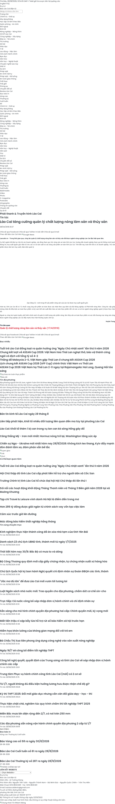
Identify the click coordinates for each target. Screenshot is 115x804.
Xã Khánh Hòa (101, 387)
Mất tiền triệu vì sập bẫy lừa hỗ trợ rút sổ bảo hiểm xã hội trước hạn (42, 621)
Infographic (5, 203)
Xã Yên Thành (32, 390)
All (1, 103)
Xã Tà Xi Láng (96, 402)
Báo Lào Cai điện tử (8, 8)
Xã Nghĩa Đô (49, 397)
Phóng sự (4, 86)
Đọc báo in (4, 93)
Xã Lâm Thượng (69, 387)
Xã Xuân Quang (51, 392)
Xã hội (2, 44)
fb (1, 6)
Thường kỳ (4, 98)
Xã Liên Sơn (13, 385)
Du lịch (3, 69)
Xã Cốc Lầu (28, 400)
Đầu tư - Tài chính (7, 39)
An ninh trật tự (6, 74)
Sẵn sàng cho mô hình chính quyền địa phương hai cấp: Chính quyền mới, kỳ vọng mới (54, 611)
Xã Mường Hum (98, 392)
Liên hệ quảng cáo (52, 1)
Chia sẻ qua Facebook (9, 232)
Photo (2, 195)
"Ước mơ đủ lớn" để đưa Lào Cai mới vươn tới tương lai (33, 581)
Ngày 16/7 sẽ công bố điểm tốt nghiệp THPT (27, 650)
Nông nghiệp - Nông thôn (10, 31)
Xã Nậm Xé (43, 402)
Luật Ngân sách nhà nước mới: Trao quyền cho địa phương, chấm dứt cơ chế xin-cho (53, 591)
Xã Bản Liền (49, 400)
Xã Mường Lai (8, 390)
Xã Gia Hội (22, 385)
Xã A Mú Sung (16, 395)
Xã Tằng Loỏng (76, 392)
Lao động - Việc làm (8, 51)
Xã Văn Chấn (43, 385)
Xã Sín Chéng (33, 402)
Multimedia (4, 191)
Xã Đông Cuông (18, 387)
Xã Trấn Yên (71, 390)
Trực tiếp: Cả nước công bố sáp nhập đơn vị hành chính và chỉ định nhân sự (47, 601)
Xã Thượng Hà (61, 397)
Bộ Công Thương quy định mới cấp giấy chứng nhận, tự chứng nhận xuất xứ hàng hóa (53, 561)
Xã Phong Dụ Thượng (9, 405)
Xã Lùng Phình (78, 400)
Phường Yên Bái (83, 405)
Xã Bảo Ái (62, 390)
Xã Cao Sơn (12, 402)
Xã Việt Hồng (107, 390)
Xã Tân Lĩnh (90, 387)
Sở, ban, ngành (25, 382)
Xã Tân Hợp (30, 387)
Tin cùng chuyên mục (11, 525)
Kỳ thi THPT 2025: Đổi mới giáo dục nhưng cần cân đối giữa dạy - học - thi (46, 694)
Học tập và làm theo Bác (10, 21)
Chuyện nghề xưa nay (9, 64)
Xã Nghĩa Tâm (84, 385)
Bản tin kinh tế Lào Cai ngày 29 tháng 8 (24, 414)
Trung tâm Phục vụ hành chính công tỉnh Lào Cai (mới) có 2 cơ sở (40, 674)
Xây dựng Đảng (6, 19)
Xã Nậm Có (86, 402)
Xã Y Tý (8, 395)
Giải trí (2, 66)
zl (4, 6)
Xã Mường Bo (105, 397)
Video (2, 193)
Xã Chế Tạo (66, 402)
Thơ (1, 153)
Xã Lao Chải (76, 402)
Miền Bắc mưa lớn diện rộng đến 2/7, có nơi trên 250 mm (35, 713)
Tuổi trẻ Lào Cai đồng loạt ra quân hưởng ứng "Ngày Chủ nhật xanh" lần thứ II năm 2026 (54, 348)
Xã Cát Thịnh (107, 402)
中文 (8, 3)
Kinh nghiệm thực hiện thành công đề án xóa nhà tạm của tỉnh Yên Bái (44, 532)
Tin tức (4, 217)
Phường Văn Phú (70, 405)
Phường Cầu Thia (55, 405)
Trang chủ (4, 14)
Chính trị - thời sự (7, 16)
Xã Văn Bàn (91, 395)
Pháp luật (4, 71)
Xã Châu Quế (109, 385)
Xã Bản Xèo (52, 395)
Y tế (1, 49)
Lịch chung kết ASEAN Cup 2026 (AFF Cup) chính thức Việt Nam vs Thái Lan (46, 363)
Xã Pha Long (90, 400)
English (3, 3)
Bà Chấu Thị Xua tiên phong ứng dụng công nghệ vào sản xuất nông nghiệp (47, 640)
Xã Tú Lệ (83, 382)
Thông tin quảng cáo (8, 205)
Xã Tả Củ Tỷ (67, 400)
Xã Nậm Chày (41, 395)
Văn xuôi (3, 151)
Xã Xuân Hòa (72, 397)
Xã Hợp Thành (27, 392)
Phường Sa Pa (42, 407)
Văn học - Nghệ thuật (9, 61)
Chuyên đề (4, 208)
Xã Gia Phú (87, 392)
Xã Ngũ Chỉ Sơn (54, 402)
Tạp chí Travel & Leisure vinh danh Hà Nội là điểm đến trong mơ (39, 499)
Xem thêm (4, 729)
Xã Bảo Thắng (64, 392)
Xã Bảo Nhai (38, 400)
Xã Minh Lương (16, 397)
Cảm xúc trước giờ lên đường (18, 514)
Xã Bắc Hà (58, 400)
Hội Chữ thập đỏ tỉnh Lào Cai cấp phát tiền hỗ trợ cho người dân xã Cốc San (47, 473)
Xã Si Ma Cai (22, 402)
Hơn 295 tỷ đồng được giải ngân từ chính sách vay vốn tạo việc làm (42, 506)
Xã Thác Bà (42, 390)
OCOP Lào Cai (6, 34)
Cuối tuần (4, 101)
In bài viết (40, 232)
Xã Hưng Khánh (82, 390)
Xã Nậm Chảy (28, 397)
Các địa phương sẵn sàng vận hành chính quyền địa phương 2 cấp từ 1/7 (45, 723)
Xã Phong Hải (39, 392)
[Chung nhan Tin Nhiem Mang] (13, 802)
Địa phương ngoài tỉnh (9, 382)
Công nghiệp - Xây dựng (10, 36)
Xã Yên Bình (52, 390)
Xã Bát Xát (61, 395)
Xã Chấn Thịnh (71, 385)
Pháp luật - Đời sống (8, 76)
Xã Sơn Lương (32, 385)
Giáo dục (3, 46)
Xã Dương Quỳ (102, 395)
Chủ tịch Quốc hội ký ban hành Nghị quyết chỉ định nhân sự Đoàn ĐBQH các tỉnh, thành (54, 571)
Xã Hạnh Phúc (104, 382)
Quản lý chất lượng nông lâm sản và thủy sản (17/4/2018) (29, 328)
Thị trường (4, 41)
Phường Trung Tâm (40, 405)
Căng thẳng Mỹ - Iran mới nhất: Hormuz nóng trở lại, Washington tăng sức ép (48, 436)
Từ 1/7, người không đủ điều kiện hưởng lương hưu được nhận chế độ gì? (45, 684)
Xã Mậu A (39, 387)
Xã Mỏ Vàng (57, 387)
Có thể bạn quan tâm (10, 459)
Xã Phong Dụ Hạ (97, 385)
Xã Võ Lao (70, 395)
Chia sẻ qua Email (51, 232)
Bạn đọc (3, 56)
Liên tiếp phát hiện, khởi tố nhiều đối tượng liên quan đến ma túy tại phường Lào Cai (52, 421)
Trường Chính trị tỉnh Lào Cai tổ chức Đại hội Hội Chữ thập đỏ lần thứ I (43, 480)
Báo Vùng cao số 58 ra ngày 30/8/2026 (24, 741)
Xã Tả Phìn (19, 400)
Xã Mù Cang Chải (60, 382)
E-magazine (5, 198)
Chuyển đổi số (6, 89)
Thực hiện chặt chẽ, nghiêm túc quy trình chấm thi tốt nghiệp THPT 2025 (45, 703)
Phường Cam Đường (14, 407)
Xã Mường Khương (103, 400)
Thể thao (3, 81)
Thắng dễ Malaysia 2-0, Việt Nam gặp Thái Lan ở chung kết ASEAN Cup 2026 (47, 359)
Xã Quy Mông (5, 392)
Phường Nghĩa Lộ (25, 405)
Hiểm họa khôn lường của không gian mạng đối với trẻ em (36, 630)
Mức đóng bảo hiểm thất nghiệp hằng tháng (28, 521)
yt (3, 6)
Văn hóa (3, 59)
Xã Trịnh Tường (28, 395)
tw (7, 775)
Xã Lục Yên (80, 387)
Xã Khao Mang (46, 382)
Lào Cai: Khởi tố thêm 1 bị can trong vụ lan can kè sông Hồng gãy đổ (42, 428)
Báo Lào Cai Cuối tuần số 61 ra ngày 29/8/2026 (29, 751)
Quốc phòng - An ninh (9, 24)
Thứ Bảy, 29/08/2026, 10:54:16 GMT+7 (15, 1)
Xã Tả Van (10, 400)
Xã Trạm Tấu (92, 382)
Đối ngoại (4, 26)
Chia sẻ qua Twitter (27, 232)
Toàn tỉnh (36, 382)
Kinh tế (3, 29)
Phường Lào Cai (30, 407)
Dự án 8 (3, 210)
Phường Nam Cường (99, 405)
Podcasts (4, 200)
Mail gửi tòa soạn (37, 1)
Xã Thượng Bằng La (57, 385)
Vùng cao (4, 96)
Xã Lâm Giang (6, 387)
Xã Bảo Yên (39, 397)
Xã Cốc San (16, 392)
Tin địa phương (7, 379)
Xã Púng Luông (73, 382)
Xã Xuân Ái (47, 387)
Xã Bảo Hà (95, 397)
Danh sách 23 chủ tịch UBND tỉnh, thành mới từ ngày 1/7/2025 (38, 541)
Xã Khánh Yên (80, 395)
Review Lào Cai (6, 91)
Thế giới (3, 84)
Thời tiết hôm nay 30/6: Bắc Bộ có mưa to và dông (31, 551)
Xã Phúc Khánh (84, 397)
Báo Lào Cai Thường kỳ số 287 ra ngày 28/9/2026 (30, 761)
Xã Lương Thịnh (95, 390)
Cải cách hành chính (8, 54)
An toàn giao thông (8, 79)
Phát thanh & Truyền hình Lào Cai (21, 213)
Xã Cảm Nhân (20, 390)
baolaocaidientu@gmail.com (17, 787)
